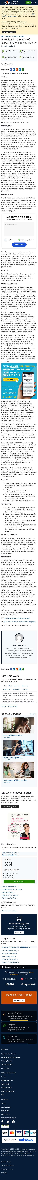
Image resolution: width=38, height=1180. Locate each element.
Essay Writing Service (8, 1054)
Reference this (8, 64)
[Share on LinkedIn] (20, 69)
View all (32, 714)
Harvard (25, 686)
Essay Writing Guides (9, 959)
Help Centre (5, 1114)
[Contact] (32, 2)
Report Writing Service (10, 886)
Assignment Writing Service (11, 889)
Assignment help (6, 1064)
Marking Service (7, 892)
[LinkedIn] (8, 1121)
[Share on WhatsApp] (23, 69)
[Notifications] (34, 2)
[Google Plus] (13, 1121)
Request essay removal (10, 807)
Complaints (5, 1111)
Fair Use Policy (6, 1107)
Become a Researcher (8, 1118)
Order (28, 3)
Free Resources (6, 1087)
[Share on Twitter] (14, 69)
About (3, 1103)
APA (4, 686)
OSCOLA (25, 689)
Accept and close (8, 32)
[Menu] (2, 2)
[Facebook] (3, 1121)
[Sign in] (36, 2)
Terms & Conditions (7, 1165)
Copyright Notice (7, 1169)
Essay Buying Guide (7, 1091)
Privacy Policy (6, 1162)
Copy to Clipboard (8, 706)
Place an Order (19, 1000)
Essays (7, 36)
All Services (5, 1068)
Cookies (4, 1172)
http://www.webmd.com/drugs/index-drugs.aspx (20, 622)
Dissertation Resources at (15, 947)
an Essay (19, 882)
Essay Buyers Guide (9, 953)
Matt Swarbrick (9, 46)
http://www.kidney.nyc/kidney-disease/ (17, 618)
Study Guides (5, 1084)
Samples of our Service (10, 895)
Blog (2, 1095)
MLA (10, 686)
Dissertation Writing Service (10, 1057)
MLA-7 (17, 686)
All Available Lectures (9, 911)
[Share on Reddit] (17, 69)
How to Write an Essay (10, 951)
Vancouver (6, 689)
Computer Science (18, 36)
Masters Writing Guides (10, 962)
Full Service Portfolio (9, 898)
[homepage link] (2, 36)
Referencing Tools (8, 956)
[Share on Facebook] (11, 69)
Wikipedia (16, 689)
